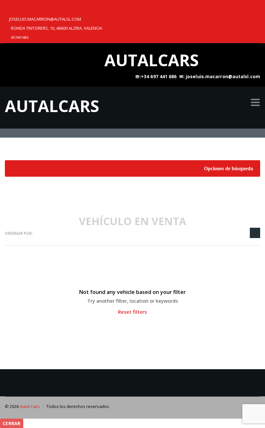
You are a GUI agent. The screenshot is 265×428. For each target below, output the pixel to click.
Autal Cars (30, 406)
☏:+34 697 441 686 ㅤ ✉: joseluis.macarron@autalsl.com (197, 76)
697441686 (19, 37)
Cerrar (12, 423)
